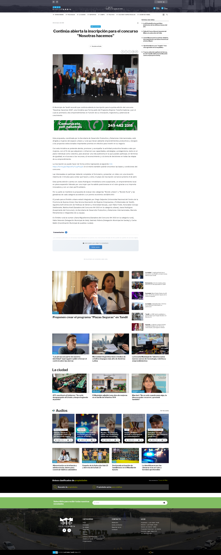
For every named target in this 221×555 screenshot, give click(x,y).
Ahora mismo (59, 14)
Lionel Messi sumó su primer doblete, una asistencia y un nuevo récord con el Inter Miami (155, 39)
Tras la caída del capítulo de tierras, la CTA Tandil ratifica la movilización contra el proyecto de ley (155, 53)
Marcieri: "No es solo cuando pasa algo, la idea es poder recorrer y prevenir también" (149, 397)
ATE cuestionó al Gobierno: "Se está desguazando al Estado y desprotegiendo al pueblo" (70, 397)
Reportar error (116, 527)
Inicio (84, 522)
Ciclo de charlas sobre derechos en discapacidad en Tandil (155, 283)
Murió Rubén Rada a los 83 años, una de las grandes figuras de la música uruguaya (156, 295)
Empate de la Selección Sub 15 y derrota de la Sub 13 (95, 466)
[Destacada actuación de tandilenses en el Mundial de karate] (125, 455)
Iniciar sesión (96, 247)
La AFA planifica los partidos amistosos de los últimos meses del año (155, 25)
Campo (102, 14)
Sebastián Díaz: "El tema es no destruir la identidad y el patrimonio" (155, 305)
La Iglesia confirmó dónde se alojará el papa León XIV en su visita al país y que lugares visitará (155, 326)
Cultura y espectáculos (126, 14)
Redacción (115, 522)
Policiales (71, 14)
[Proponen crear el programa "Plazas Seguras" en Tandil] (90, 292)
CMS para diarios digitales (160, 552)
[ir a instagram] (69, 530)
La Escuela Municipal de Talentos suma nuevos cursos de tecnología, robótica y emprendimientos (149, 359)
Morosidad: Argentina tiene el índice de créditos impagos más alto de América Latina (109, 359)
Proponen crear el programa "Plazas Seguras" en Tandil (90, 317)
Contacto (114, 529)
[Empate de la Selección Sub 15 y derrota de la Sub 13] (95, 455)
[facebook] (57, 2)
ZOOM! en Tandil (144, 14)
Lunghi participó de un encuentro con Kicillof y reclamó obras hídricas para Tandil (156, 274)
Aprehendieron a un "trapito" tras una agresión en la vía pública (155, 46)
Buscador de (67, 487)
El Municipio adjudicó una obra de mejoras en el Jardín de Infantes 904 (109, 396)
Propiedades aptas (109, 487)
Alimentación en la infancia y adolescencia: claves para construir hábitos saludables (65, 467)
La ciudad (82, 14)
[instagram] (53, 2)
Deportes (93, 14)
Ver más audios (164, 410)
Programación (87, 541)
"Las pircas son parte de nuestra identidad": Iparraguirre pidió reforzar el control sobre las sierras (70, 359)
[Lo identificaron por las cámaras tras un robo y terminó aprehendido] (155, 455)
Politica (111, 14)
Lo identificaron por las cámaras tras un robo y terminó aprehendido (152, 467)
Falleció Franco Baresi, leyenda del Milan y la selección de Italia (154, 32)
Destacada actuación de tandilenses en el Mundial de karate (124, 467)
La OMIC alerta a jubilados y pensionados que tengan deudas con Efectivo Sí (155, 315)
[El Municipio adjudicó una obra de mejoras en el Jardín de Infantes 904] (110, 383)
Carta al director (117, 525)
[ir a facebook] (64, 530)
